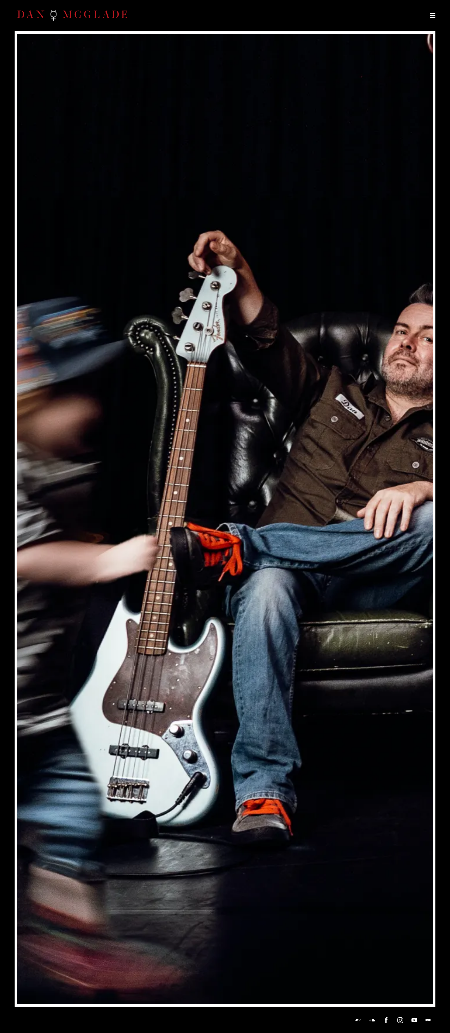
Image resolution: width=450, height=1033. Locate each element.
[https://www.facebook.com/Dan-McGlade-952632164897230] (386, 1020)
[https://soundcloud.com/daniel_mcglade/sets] (372, 1020)
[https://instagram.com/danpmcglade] (400, 1020)
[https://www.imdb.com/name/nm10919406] (428, 1020)
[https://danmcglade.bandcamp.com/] (358, 1020)
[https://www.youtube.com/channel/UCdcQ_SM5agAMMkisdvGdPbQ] (414, 1020)
